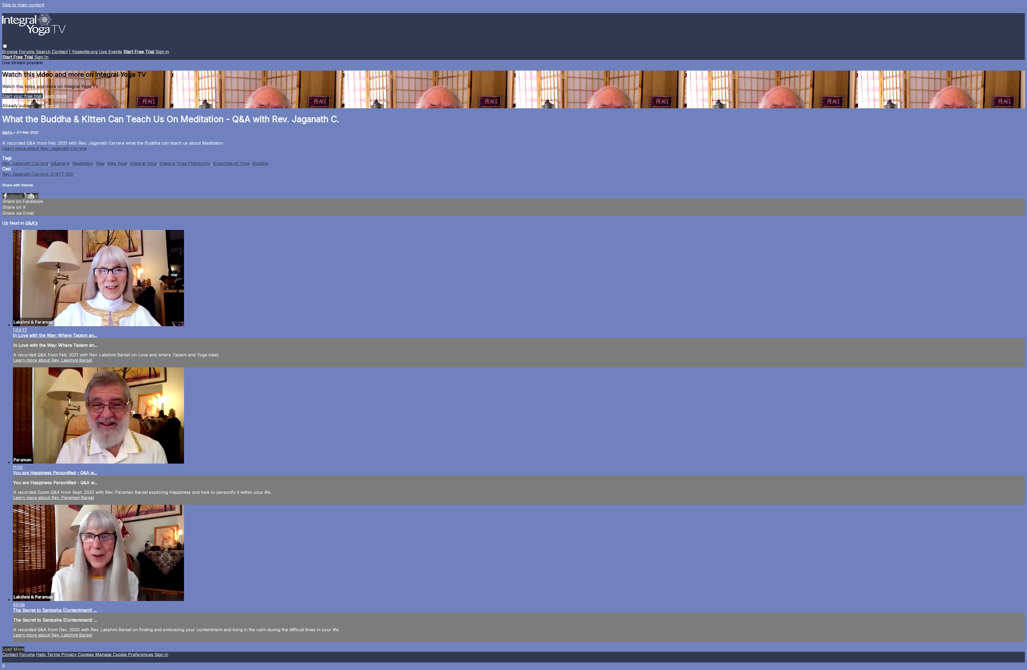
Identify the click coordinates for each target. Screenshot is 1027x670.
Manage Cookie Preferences (125, 654)
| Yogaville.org (83, 51)
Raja (100, 163)
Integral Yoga (143, 163)
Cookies (86, 654)
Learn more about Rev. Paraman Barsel (53, 497)
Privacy (69, 654)
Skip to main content (23, 4)
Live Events (110, 51)
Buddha (260, 163)
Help (41, 654)
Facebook (13, 195)
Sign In (41, 57)
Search (44, 51)
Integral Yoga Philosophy (185, 163)
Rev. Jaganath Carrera (25, 163)
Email (33, 195)
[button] (5, 46)
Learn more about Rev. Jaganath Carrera (44, 148)
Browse (10, 51)
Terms (54, 654)
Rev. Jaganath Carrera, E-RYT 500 (38, 174)
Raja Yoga (117, 163)
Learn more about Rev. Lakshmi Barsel (52, 360)
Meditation (82, 163)
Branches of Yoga (231, 163)
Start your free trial (22, 96)
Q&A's (7, 132)
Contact (60, 51)
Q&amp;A (60, 163)
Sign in (162, 51)
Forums (27, 51)
